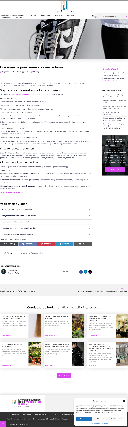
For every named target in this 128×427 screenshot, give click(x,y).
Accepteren (84, 419)
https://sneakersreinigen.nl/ (11, 192)
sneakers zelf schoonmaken (22, 95)
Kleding (36, 72)
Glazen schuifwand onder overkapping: (12, 345)
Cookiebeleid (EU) (67, 414)
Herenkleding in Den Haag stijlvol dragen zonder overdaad (100, 318)
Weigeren (100, 419)
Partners (33, 15)
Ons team (70, 15)
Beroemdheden (41, 414)
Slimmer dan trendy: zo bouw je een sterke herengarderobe (57, 345)
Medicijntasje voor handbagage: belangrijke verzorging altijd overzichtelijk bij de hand (113, 126)
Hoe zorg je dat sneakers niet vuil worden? (46, 228)
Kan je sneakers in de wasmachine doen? (46, 216)
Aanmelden (6, 17)
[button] (124, 401)
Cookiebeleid (96, 423)
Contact (19, 17)
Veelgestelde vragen (110, 80)
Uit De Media (45, 15)
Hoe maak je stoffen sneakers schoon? (46, 209)
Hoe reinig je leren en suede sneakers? (46, 234)
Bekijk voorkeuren (117, 419)
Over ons (58, 15)
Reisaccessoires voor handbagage (12, 15)
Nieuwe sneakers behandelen (114, 78)
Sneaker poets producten (112, 75)
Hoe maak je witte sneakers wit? (46, 222)
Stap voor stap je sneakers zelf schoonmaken (115, 73)
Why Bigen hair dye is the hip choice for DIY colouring (13, 317)
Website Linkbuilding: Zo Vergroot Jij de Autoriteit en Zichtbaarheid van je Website (37, 419)
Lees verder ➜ (6, 335)
